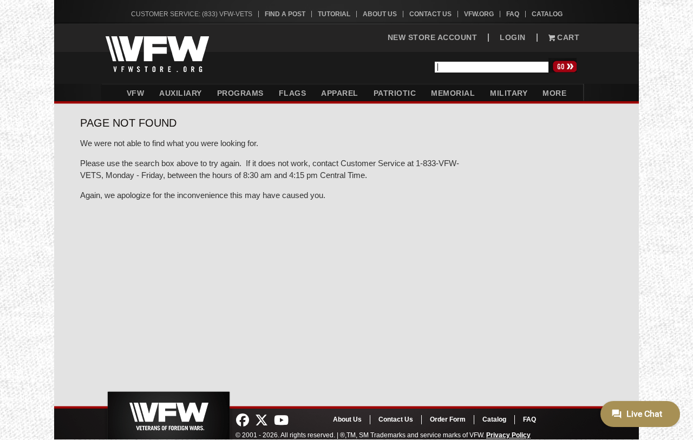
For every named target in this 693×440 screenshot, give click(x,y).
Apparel (339, 93)
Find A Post (285, 14)
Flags (292, 93)
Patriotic (395, 93)
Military (508, 93)
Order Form (448, 419)
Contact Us (430, 14)
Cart (567, 38)
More (554, 93)
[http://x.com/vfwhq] (261, 420)
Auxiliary (180, 93)
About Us (380, 14)
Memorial (453, 93)
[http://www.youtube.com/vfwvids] (281, 420)
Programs (240, 93)
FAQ (512, 14)
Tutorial (334, 14)
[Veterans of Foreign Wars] (167, 412)
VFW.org (479, 14)
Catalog (547, 14)
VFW (136, 93)
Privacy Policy (508, 435)
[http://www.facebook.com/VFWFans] (242, 420)
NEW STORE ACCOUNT (433, 38)
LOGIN (513, 38)
